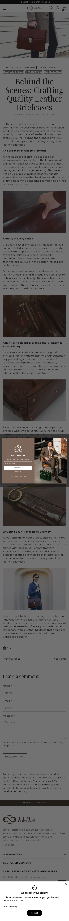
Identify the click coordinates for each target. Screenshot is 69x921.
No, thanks (18, 471)
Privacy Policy (10, 906)
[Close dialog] (65, 439)
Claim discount (18, 468)
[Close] (66, 884)
